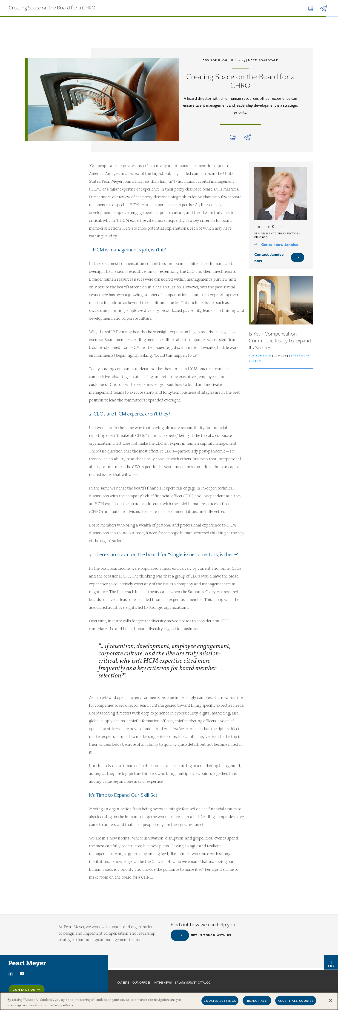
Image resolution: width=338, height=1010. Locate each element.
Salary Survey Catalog (193, 982)
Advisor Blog (260, 355)
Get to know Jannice (279, 244)
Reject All (257, 1001)
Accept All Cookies (296, 1001)
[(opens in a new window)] (11, 973)
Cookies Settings (220, 1001)
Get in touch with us (211, 935)
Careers (123, 982)
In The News (163, 982)
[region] (169, 1001)
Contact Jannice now (269, 257)
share (247, 137)
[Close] (331, 1001)
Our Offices (141, 982)
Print (232, 137)
